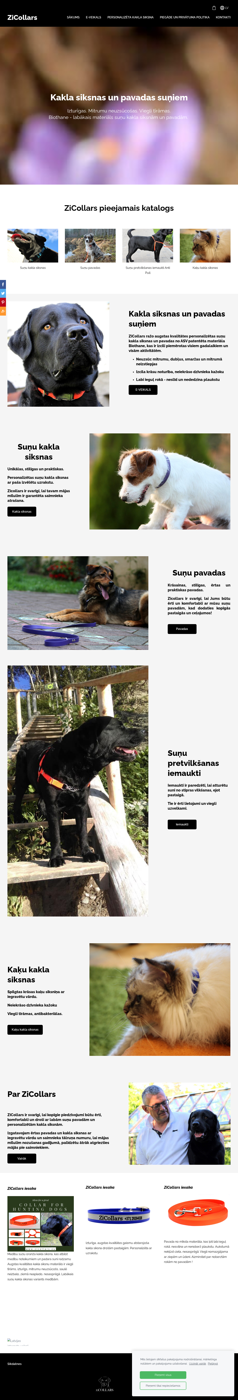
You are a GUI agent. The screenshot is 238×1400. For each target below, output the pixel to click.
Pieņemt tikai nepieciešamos (163, 1385)
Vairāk (21, 1158)
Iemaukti (182, 824)
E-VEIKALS (143, 389)
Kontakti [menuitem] (223, 17)
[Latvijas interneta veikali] (30, 1342)
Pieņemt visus (163, 1374)
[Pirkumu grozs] (214, 8)
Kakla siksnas (21, 511)
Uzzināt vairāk (197, 1363)
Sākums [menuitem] (73, 17)
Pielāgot (213, 1363)
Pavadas (182, 629)
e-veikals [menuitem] (93, 17)
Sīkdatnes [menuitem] (14, 1364)
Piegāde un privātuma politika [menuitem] (185, 17)
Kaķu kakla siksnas (25, 1029)
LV (226, 8)
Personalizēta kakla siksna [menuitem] (130, 17)
